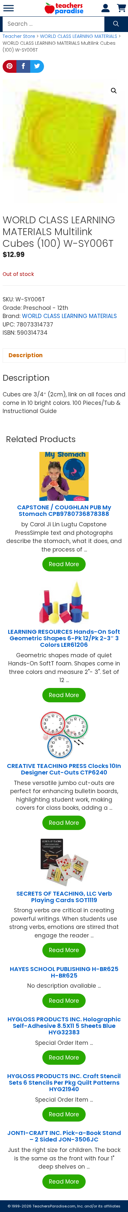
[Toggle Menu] (8, 8)
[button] (114, 91)
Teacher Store (19, 36)
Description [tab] (26, 355)
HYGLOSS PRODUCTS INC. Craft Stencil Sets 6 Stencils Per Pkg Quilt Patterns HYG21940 (64, 1082)
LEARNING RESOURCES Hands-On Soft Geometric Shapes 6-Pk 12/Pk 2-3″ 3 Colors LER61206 (64, 638)
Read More (64, 564)
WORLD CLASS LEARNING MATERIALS (78, 36)
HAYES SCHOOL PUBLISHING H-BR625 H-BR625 (64, 972)
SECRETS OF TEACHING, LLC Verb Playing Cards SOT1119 (64, 896)
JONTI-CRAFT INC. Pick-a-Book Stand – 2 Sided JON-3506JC (64, 1136)
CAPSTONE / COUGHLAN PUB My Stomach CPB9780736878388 (64, 510)
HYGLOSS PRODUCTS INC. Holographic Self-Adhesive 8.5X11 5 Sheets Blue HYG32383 (64, 1025)
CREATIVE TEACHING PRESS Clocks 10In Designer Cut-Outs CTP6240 (64, 769)
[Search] (116, 24)
